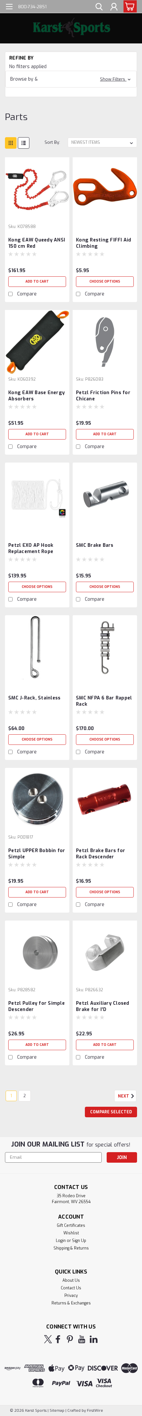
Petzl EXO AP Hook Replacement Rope (30, 548)
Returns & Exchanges (71, 1303)
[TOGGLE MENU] (9, 7)
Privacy (71, 1295)
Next (124, 1096)
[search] (99, 7)
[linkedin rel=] (93, 1339)
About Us (71, 1280)
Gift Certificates (71, 1225)
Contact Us (71, 1288)
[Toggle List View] (23, 143)
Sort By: (52, 142)
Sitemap (57, 1410)
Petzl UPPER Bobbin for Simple (36, 853)
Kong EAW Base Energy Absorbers (36, 396)
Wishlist (71, 1233)
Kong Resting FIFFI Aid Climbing (103, 243)
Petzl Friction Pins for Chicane (103, 396)
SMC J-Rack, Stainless (34, 698)
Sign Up (79, 1240)
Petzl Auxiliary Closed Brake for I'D (102, 1006)
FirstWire (94, 1410)
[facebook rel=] (58, 1339)
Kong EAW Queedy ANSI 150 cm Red (36, 243)
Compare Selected (111, 1112)
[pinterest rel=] (70, 1339)
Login (61, 1240)
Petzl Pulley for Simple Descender (36, 1006)
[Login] (114, 7)
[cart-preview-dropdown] (128, 6)
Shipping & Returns (71, 1248)
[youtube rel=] (82, 1339)
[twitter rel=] (48, 1339)
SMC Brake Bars (95, 545)
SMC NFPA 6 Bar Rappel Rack (104, 701)
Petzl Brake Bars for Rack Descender (100, 853)
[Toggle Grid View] (11, 143)
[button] (71, 79)
